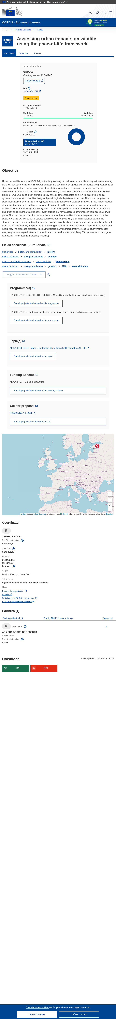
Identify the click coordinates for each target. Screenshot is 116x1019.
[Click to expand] (106, 627)
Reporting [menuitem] (23, 53)
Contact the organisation (23, 591)
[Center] (110, 505)
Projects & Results (23, 30)
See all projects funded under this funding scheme (38, 390)
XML (18, 668)
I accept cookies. (37, 1014)
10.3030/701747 (30, 91)
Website (16, 594)
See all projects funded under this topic (32, 356)
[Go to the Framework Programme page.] (7, 41)
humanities (7, 252)
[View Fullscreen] (110, 494)
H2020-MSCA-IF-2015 (21, 413)
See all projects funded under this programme (36, 303)
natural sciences (10, 256)
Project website (35, 80)
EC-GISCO (64, 514)
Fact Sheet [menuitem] (9, 53)
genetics (52, 266)
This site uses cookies (37, 1007)
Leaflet (23, 514)
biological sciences (33, 256)
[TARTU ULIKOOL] (97, 446)
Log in (90, 12)
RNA (64, 266)
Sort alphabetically (12, 618)
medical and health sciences (16, 261)
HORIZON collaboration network (27, 601)
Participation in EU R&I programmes (28, 598)
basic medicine (43, 261)
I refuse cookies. (79, 1014)
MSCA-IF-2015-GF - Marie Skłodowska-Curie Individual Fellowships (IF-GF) (48, 348)
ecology (52, 256)
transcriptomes (79, 266)
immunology (62, 261)
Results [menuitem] (37, 53)
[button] (97, 12)
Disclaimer (109, 514)
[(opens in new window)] (12, 11)
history (51, 252)
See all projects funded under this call (32, 421)
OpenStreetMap (40, 514)
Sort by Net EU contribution (57, 618)
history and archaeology (30, 252)
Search (104, 12)
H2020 (40, 30)
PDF (46, 668)
